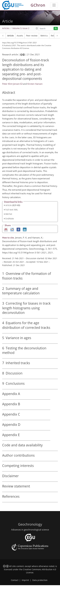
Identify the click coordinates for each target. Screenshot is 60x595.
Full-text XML (11, 209)
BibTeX (8, 214)
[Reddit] (12, 229)
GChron (38, 5)
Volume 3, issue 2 (20, 28)
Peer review (31, 35)
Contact (14, 580)
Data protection (39, 580)
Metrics (44, 35)
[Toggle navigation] (54, 5)
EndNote (9, 218)
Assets (20, 35)
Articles (5, 28)
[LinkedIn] (25, 229)
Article (10, 35)
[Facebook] (18, 229)
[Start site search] (56, 28)
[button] (37, 28)
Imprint (25, 580)
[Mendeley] (6, 229)
